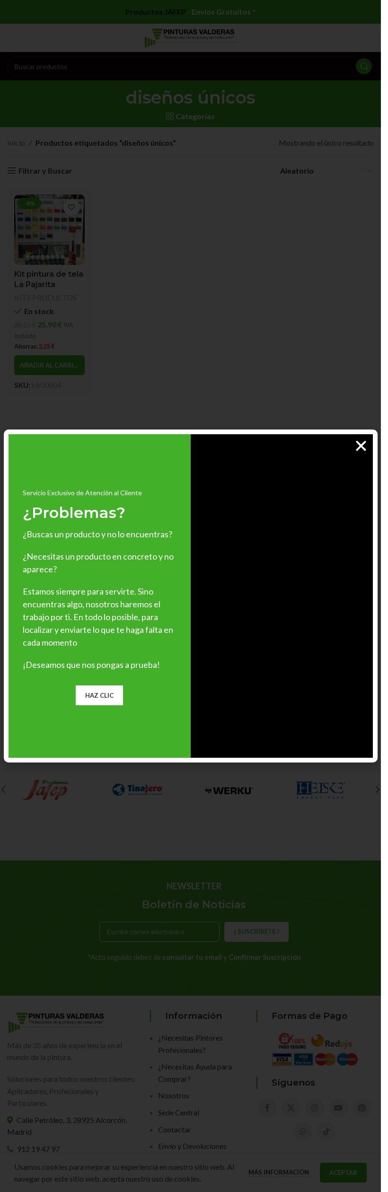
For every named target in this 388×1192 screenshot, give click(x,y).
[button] (361, 446)
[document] (190, 596)
